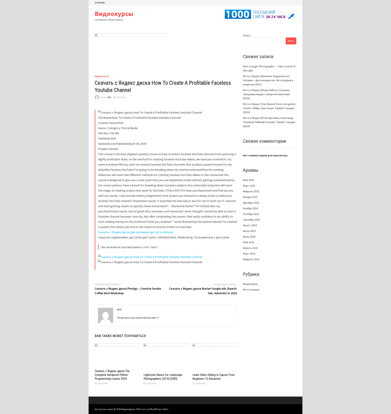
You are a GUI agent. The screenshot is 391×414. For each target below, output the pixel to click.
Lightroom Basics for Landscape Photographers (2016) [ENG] (163, 376)
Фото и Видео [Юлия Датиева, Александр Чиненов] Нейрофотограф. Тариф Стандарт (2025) (269, 122)
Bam (165, 409)
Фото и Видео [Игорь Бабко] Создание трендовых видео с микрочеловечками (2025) (266, 94)
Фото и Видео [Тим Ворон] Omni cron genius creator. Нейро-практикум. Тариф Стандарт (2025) (269, 108)
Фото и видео (251, 289)
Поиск (246, 35)
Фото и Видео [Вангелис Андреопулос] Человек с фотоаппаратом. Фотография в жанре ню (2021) (268, 80)
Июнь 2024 (249, 236)
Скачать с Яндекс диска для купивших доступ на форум (135, 232)
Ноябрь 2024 (250, 208)
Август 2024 (250, 225)
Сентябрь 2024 (251, 219)
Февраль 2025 (251, 191)
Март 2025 (249, 185)
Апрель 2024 (250, 248)
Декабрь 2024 (251, 202)
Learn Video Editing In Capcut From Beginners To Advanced (213, 376)
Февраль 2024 (251, 259)
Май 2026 (248, 180)
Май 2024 (248, 242)
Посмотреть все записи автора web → (138, 317)
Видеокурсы (114, 13)
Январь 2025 (250, 197)
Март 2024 (249, 253)
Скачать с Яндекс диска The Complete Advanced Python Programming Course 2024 (112, 374)
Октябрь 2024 (251, 214)
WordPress (155, 409)
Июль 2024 (249, 231)
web (109, 97)
